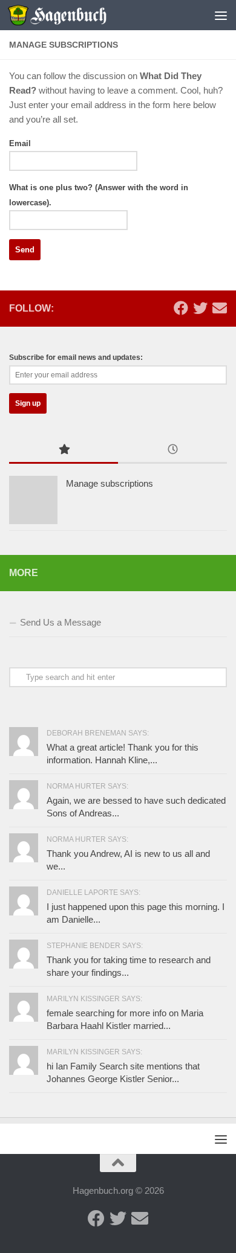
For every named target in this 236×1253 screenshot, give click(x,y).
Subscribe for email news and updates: (76, 357)
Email (20, 143)
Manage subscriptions (109, 483)
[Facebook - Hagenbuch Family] (181, 308)
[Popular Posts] (63, 451)
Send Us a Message (60, 622)
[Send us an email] (219, 308)
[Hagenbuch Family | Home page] (73, 15)
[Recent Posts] (172, 451)
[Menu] (221, 15)
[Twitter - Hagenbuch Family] (200, 308)
